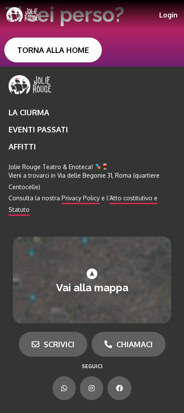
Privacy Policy (81, 198)
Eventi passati (38, 129)
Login (168, 15)
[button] (53, 50)
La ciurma (29, 112)
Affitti (22, 146)
